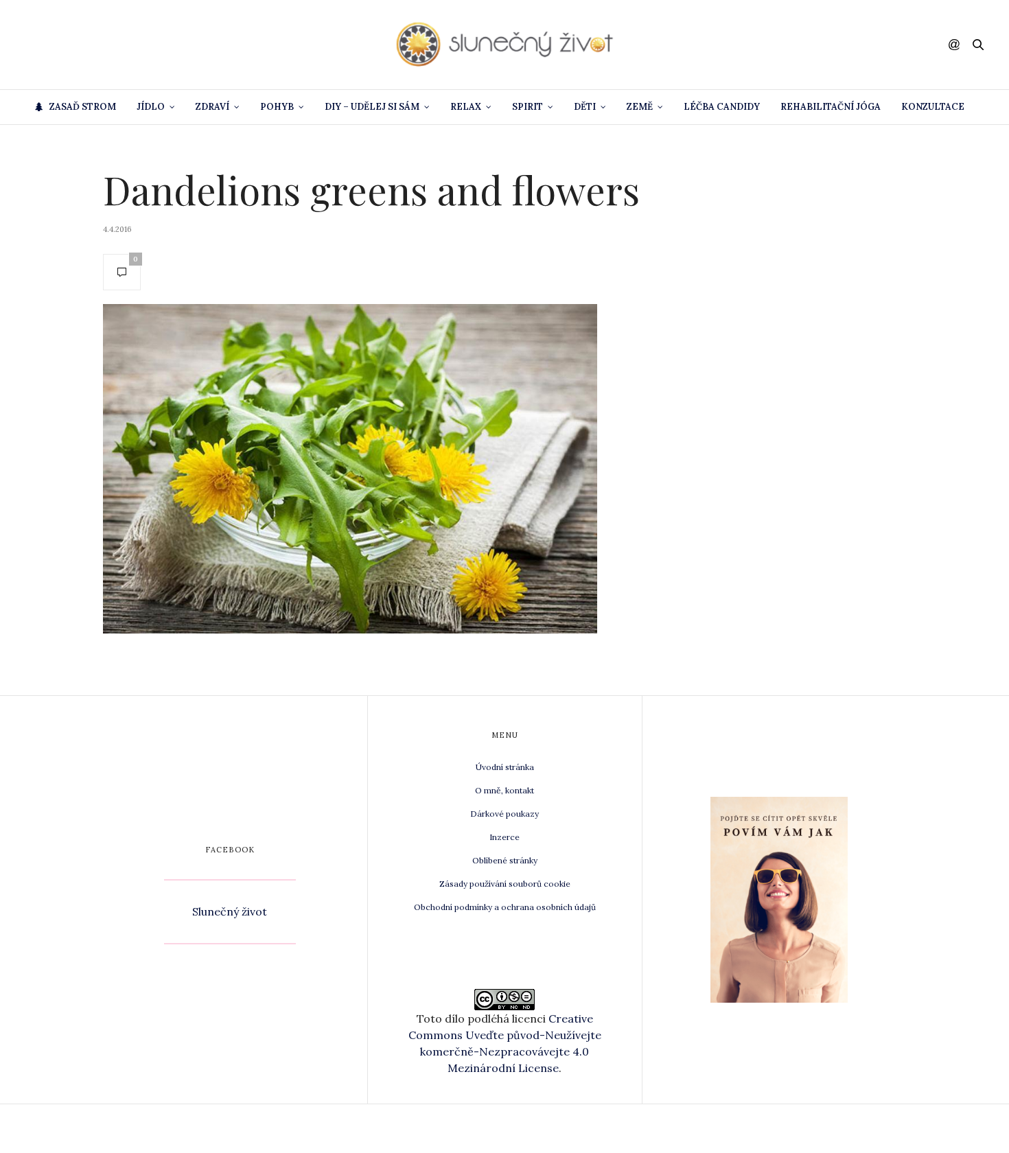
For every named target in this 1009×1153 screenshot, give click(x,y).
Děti (585, 107)
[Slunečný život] (504, 45)
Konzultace (932, 107)
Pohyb (277, 107)
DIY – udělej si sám (372, 107)
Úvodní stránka (505, 767)
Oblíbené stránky (504, 860)
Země (640, 107)
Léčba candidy (722, 107)
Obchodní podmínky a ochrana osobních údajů (505, 907)
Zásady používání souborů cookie (504, 883)
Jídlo (151, 107)
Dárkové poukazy (504, 813)
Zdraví (212, 107)
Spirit (527, 107)
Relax (465, 107)
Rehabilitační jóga (830, 107)
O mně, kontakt (504, 790)
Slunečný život (229, 911)
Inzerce (504, 837)
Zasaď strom (82, 107)
